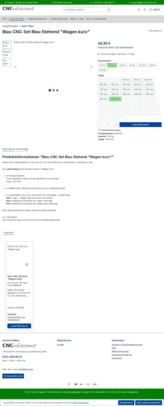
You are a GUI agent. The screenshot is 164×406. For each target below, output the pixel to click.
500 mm (115, 89)
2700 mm (143, 113)
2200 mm (142, 109)
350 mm (137, 84)
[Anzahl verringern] (100, 124)
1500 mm (117, 104)
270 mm (114, 84)
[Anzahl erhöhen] (116, 124)
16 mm (132, 65)
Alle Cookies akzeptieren (149, 402)
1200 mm (141, 99)
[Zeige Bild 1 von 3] (50, 90)
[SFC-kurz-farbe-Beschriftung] (53, 66)
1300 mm (153, 99)
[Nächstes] (91, 67)
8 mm (102, 65)
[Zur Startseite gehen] (20, 9)
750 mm (115, 94)
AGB (114, 348)
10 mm (112, 65)
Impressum (117, 358)
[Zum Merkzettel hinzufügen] (26, 264)
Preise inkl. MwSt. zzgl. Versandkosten (115, 47)
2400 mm (105, 113)
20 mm (142, 65)
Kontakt (60, 344)
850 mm (138, 94)
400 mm (149, 84)
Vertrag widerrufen (13, 376)
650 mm (149, 89)
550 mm (126, 89)
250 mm (103, 84)
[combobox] (84, 9)
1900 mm (104, 109)
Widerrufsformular (120, 351)
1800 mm (154, 104)
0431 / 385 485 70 (12, 356)
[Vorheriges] (15, 67)
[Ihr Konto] (145, 9)
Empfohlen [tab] (9, 232)
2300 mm (155, 109)
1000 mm (115, 99)
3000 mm (117, 118)
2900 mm (105, 118)
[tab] (8, 149)
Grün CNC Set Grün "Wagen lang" (17, 277)
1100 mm (128, 99)
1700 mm (142, 104)
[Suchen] (108, 9)
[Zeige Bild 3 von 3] (57, 90)
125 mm (115, 80)
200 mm (148, 80)
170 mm (136, 80)
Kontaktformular (25, 369)
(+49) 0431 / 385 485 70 (103, 2)
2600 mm (130, 113)
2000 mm (117, 109)
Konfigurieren (126, 402)
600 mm (138, 89)
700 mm (103, 94)
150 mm (125, 80)
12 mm (122, 65)
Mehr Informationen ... (81, 403)
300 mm (126, 84)
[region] (48, 66)
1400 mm (105, 104)
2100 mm (130, 109)
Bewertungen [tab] (22, 149)
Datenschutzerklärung (122, 355)
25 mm (152, 65)
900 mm (149, 94)
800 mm (126, 94)
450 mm (103, 89)
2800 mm (155, 113)
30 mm (103, 70)
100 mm (104, 80)
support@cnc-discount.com (144, 2)
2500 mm (117, 113)
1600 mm (129, 104)
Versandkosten (74, 392)
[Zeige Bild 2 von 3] (54, 90)
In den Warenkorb (140, 124)
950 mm (103, 99)
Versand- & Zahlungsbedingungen (127, 344)
